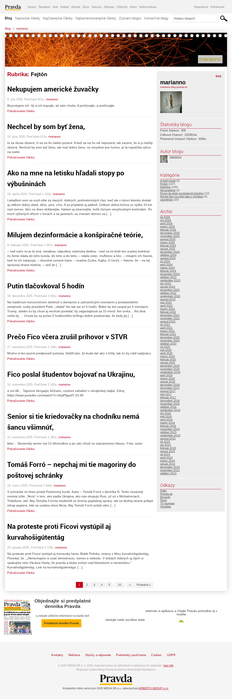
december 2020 (170, 337)
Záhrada (109, 7)
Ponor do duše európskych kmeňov (182, 193)
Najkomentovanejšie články (95, 18)
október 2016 (168, 407)
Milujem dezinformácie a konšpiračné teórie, (75, 234)
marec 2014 (167, 460)
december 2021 (170, 315)
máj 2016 (166, 416)
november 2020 (170, 340)
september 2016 (170, 410)
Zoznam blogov (130, 18)
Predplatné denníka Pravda (61, 623)
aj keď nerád (168, 180)
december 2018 (170, 384)
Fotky (163, 490)
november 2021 (170, 318)
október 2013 (168, 473)
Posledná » (144, 584)
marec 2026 (167, 226)
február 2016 (168, 426)
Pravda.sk (166, 494)
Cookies (156, 655)
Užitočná (121, 7)
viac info (168, 665)
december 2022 (170, 290)
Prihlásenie (217, 7)
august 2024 (168, 258)
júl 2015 (165, 441)
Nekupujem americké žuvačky (53, 89)
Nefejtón (165, 187)
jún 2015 (165, 445)
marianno (22, 28)
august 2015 (168, 438)
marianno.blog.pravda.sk (173, 87)
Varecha (96, 7)
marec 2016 (167, 422)
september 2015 (170, 435)
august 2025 (168, 239)
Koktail (64, 7)
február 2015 (168, 448)
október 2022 (168, 293)
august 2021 (168, 321)
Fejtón (164, 184)
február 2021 (168, 334)
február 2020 (168, 359)
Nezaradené (168, 190)
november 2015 (170, 429)
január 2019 (167, 381)
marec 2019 (167, 378)
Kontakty (57, 655)
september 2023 (170, 280)
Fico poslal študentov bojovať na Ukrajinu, (71, 374)
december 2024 (170, 252)
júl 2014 (165, 454)
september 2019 (170, 372)
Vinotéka (165, 506)
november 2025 (170, 236)
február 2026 (168, 229)
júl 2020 (165, 346)
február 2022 (168, 312)
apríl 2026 (166, 223)
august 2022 (168, 299)
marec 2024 (167, 267)
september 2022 (170, 296)
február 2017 (168, 397)
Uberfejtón (166, 199)
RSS (218, 76)
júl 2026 (165, 217)
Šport (163, 500)
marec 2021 (167, 331)
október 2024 (168, 255)
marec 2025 (167, 242)
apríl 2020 (166, 353)
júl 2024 (165, 261)
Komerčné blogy (156, 18)
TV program (167, 503)
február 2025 (168, 245)
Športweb (44, 7)
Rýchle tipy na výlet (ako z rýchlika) (181, 196)
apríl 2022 (166, 305)
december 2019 (170, 365)
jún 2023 (165, 283)
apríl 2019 (166, 375)
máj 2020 (166, 350)
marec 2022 (167, 309)
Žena (86, 7)
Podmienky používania (131, 655)
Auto (55, 7)
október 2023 (168, 277)
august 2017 (168, 391)
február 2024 (168, 271)
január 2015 (167, 451)
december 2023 (170, 274)
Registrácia (201, 7)
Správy (32, 7)
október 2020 (168, 343)
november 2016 (170, 403)
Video (133, 7)
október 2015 (168, 432)
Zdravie (75, 7)
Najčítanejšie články (57, 18)
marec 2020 (167, 356)
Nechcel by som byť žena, (46, 126)
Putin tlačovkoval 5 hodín (45, 285)
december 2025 (170, 233)
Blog (8, 18)
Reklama (74, 655)
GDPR (171, 655)
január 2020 (167, 362)
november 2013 (170, 470)
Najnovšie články (27, 18)
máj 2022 (166, 302)
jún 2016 (165, 413)
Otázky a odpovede (98, 655)
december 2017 (170, 388)
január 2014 (167, 464)
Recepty (165, 497)
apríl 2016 (166, 419)
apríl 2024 (166, 264)
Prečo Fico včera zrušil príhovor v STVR (67, 336)
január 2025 (167, 248)
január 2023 (167, 286)
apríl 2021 (166, 327)
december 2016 (170, 400)
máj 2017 (166, 394)
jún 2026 (165, 220)
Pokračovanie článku (21, 111)
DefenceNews (148, 7)
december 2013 (170, 467)
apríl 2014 (166, 457)
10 (119, 584)
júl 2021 (165, 324)
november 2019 (170, 369)
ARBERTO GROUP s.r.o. (153, 688)
